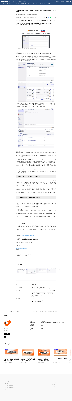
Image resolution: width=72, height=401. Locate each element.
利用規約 (24, 397)
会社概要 (5, 397)
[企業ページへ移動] (7, 323)
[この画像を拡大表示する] (20, 271)
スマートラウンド (45, 290)
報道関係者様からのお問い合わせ (32, 397)
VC (32, 295)
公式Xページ (53, 384)
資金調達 (37, 295)
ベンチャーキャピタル (41, 293)
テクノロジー (5, 3)
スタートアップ (50, 293)
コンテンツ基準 (19, 397)
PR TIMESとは (6, 381)
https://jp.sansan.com (22, 220)
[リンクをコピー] (55, 17)
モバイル (10, 3)
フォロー (7, 333)
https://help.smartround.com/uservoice (28, 235)
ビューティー (23, 3)
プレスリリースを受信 (55, 1)
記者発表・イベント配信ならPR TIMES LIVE (24, 384)
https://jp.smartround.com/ (35, 298)
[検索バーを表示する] (70, 1)
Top (1, 3)
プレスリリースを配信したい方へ (9, 387)
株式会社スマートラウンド (20, 311)
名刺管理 (53, 290)
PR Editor (18, 390)
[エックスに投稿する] (46, 17)
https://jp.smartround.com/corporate (21, 248)
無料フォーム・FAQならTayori (39, 382)
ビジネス (41, 3)
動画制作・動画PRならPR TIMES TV (22, 382)
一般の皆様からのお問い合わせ (52, 397)
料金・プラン (6, 383)
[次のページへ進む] (59, 270)
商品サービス (34, 284)
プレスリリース (11, 311)
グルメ (45, 3)
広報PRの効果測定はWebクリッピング (23, 388)
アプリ (15, 3)
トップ (6, 311)
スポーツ (49, 3)
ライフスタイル (35, 3)
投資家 (33, 293)
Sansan (33, 290)
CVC (41, 295)
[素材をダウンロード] (53, 17)
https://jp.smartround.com (30, 233)
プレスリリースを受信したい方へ (9, 385)
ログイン (67, 1)
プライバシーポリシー (12, 397)
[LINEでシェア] (50, 17)
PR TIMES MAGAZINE (20, 386)
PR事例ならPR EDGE (38, 384)
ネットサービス (35, 287)
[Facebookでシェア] (48, 17)
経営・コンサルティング (44, 287)
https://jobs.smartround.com (20, 251)
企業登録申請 (62, 1)
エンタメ (18, 3)
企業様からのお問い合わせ (42, 397)
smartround (38, 290)
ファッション (29, 3)
